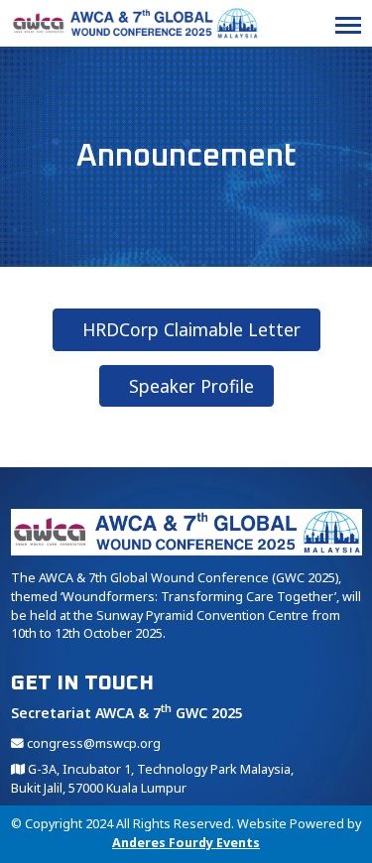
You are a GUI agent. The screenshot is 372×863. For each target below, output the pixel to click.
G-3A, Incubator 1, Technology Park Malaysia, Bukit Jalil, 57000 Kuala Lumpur (152, 779)
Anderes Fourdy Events (186, 842)
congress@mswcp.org (92, 743)
